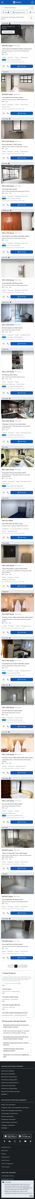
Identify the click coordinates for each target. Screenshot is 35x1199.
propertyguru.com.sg (7, 1179)
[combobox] (17, 7)
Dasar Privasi (5, 1160)
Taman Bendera (16, 991)
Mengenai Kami (6, 1147)
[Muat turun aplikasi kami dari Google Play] (24, 1136)
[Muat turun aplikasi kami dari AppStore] (10, 1136)
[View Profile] (17, 23)
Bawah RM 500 (6, 999)
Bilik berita (4, 1150)
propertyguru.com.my (7, 1176)
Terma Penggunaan (7, 1163)
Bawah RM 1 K (14, 999)
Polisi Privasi (26, 1188)
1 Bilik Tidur (5, 1007)
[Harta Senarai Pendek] (31, 27)
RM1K (19, 983)
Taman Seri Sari (6, 991)
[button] (19, 26)
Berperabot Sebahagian (20, 1015)
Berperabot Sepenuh (7, 1015)
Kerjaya (3, 1154)
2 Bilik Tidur (12, 1007)
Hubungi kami (5, 1157)
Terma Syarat (5, 1167)
